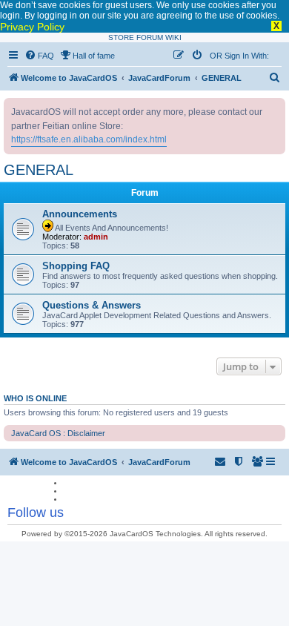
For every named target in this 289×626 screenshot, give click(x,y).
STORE (121, 37)
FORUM (149, 37)
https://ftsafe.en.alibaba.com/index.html (89, 139)
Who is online (35, 398)
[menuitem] (39, 56)
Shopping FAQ (76, 265)
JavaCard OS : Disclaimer (58, 433)
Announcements (79, 214)
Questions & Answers (91, 305)
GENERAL (38, 170)
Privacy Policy (32, 27)
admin (96, 236)
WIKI (173, 37)
